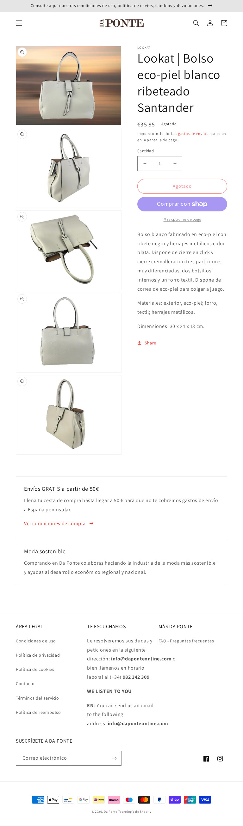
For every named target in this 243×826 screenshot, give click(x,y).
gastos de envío (192, 133)
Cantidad (145, 151)
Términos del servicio (37, 698)
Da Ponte (110, 812)
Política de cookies (35, 669)
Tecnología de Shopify (135, 812)
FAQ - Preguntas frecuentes (186, 641)
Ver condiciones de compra (55, 523)
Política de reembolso (38, 712)
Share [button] (150, 343)
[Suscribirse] (114, 758)
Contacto (25, 683)
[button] (19, 23)
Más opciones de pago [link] (182, 219)
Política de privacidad (38, 655)
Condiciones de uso (36, 641)
